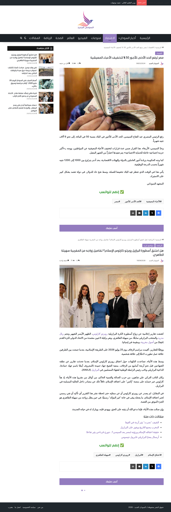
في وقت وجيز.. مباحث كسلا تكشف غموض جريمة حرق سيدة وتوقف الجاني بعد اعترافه (22, 70)
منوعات (96, 38)
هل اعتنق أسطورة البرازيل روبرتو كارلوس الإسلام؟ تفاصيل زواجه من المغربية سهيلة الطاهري (23, 57)
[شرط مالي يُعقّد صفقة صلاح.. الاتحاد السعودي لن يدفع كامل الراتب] (46, 97)
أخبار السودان (128, 38)
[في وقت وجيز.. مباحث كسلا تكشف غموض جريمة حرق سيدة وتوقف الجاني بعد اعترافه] (46, 71)
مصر (116, 201)
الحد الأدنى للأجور (132, 201)
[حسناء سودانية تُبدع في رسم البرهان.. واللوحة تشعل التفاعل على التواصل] (46, 109)
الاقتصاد (110, 38)
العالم (70, 38)
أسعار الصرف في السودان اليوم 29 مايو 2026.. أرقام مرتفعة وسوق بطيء (23, 83)
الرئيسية (145, 38)
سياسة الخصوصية (29, 507)
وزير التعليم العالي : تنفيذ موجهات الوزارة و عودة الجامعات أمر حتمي (110, 3)
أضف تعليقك (111, 228)
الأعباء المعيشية (153, 201)
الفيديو (82, 38)
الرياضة (48, 38)
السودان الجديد (154, 63)
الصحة (59, 38)
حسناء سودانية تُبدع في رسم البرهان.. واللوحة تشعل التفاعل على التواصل (22, 108)
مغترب (10, 507)
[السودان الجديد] (85, 20)
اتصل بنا (18, 507)
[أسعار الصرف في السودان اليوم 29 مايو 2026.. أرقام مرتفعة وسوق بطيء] (46, 84)
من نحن (40, 507)
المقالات (34, 38)
